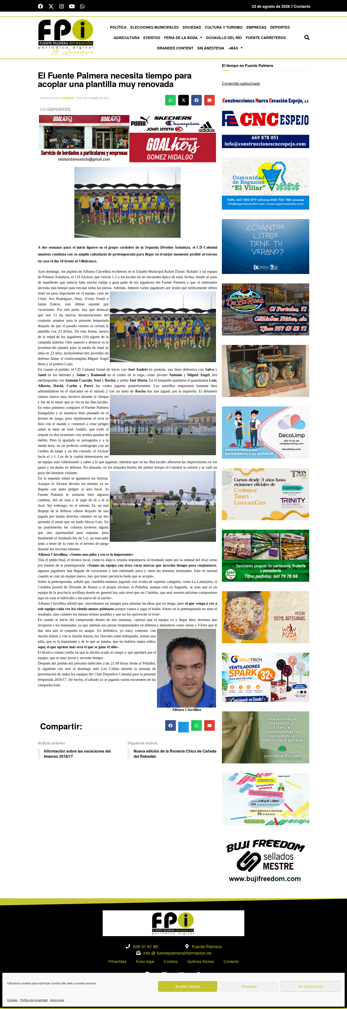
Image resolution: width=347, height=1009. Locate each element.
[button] (307, 37)
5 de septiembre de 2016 (92, 98)
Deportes (280, 27)
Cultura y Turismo (224, 27)
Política (118, 27)
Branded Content (175, 48)
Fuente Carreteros (266, 37)
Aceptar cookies (187, 986)
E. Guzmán (66, 98)
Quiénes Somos (200, 961)
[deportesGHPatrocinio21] (127, 138)
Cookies (12, 1000)
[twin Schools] (265, 493)
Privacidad (117, 961)
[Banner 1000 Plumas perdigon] (265, 370)
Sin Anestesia (210, 48)
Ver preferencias (310, 986)
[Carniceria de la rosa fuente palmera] (265, 309)
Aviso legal (57, 1000)
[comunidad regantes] (265, 183)
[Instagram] (61, 6)
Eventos (151, 37)
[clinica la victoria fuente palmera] (265, 737)
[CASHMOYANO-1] (265, 555)
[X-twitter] (51, 6)
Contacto (231, 961)
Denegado (249, 986)
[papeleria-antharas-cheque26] (265, 798)
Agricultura (127, 37)
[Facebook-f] (40, 6)
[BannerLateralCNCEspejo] (265, 121)
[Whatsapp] (82, 6)
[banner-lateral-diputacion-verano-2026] (265, 246)
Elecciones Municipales (154, 27)
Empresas (256, 27)
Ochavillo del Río (224, 37)
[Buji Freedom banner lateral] (265, 860)
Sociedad (191, 27)
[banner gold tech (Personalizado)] (265, 676)
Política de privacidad (34, 1000)
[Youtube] (72, 6)
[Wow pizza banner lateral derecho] (265, 616)
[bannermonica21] (265, 432)
